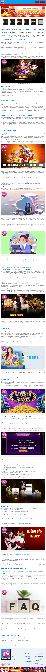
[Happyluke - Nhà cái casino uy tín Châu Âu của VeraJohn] (5, 2)
